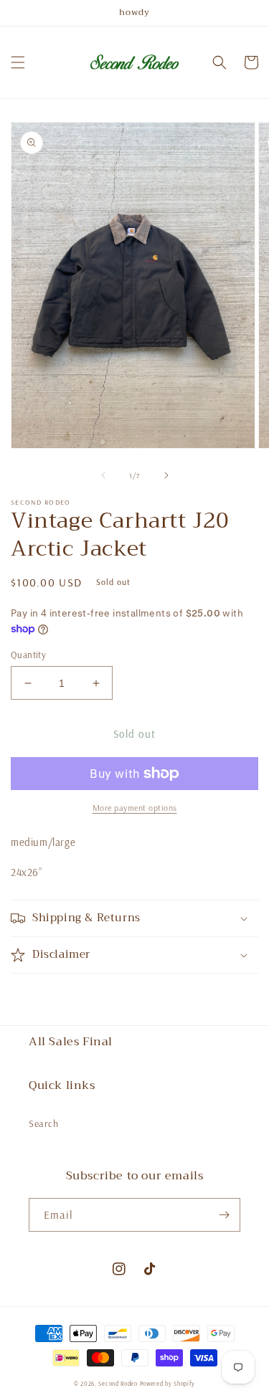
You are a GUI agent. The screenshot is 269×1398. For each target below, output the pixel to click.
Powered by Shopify (168, 1383)
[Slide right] (166, 475)
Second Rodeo (117, 1383)
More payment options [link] (135, 807)
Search (44, 1123)
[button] (18, 62)
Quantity (28, 654)
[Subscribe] (224, 1215)
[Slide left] (103, 475)
